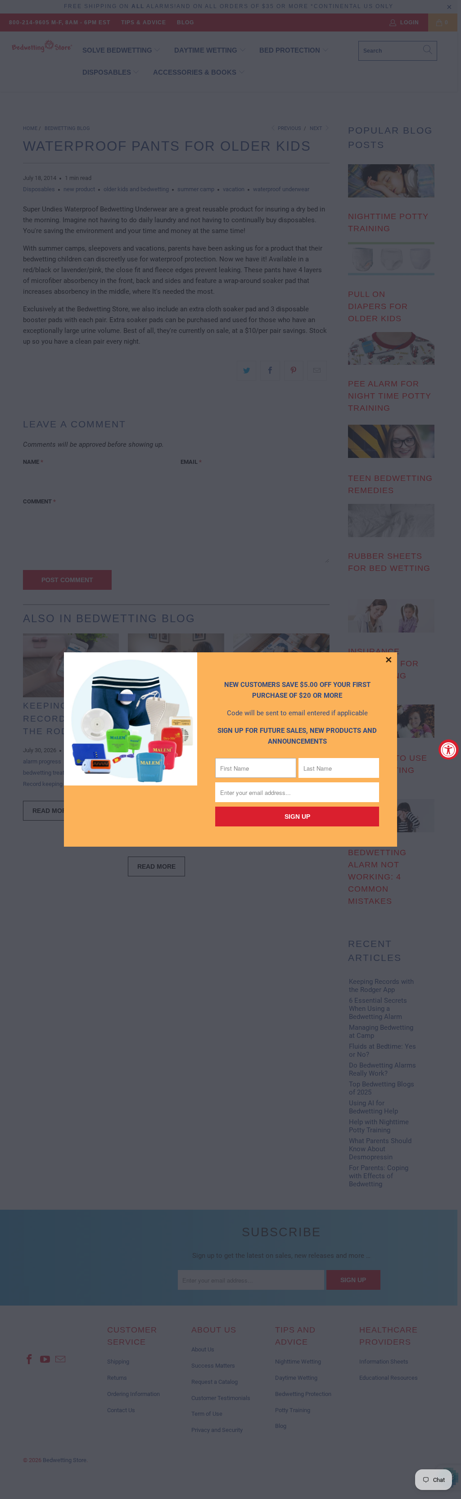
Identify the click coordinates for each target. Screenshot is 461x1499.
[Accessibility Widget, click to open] (448, 750)
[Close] (389, 660)
